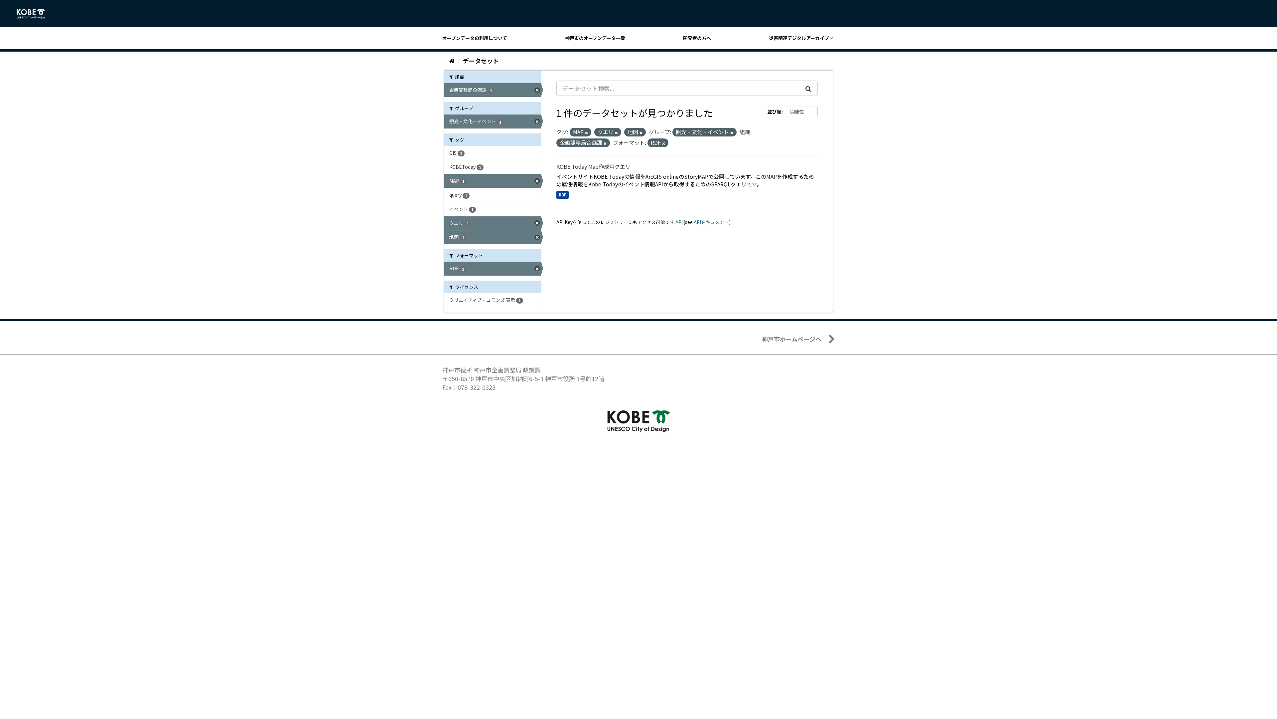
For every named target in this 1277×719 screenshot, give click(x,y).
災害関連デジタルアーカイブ (799, 38)
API (679, 222)
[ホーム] (452, 60)
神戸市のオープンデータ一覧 (595, 38)
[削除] (586, 132)
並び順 (774, 111)
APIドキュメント (711, 222)
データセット (481, 60)
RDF (562, 194)
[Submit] (809, 88)
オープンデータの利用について (474, 38)
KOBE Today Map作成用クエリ (593, 166)
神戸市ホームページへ (791, 339)
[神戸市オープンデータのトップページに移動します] (34, 14)
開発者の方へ (697, 38)
